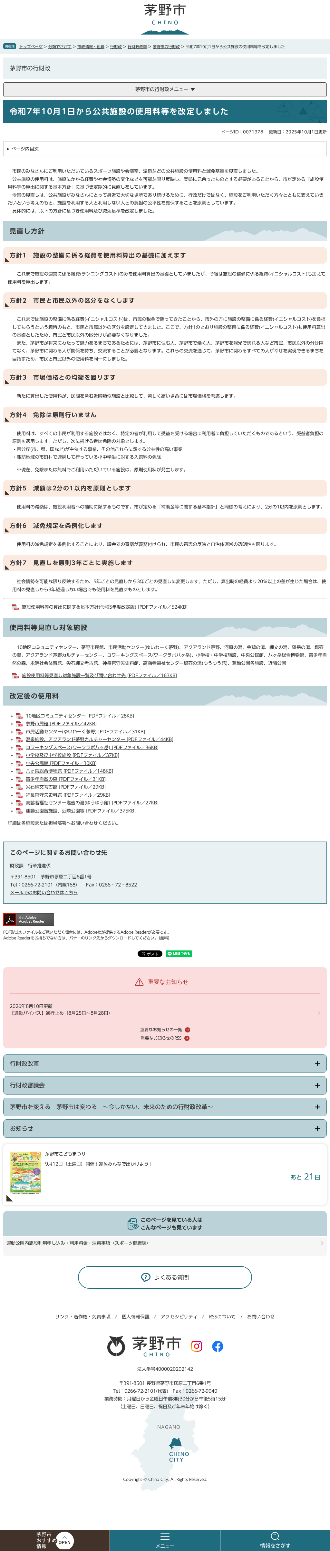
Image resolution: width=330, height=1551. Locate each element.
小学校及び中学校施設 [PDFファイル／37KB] (72, 755)
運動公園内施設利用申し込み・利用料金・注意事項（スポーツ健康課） (78, 1243)
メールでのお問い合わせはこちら (44, 892)
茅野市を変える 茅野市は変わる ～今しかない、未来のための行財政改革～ (111, 1107)
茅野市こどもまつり (65, 1154)
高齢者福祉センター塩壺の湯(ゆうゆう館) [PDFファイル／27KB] (92, 803)
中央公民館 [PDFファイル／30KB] (61, 763)
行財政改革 (137, 46)
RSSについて (222, 1317)
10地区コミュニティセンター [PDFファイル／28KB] (80, 716)
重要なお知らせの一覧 (161, 1030)
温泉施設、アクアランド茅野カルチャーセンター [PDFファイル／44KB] (99, 739)
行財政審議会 (27, 1085)
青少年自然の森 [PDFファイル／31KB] (66, 779)
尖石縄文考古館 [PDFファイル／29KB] (66, 787)
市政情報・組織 (90, 46)
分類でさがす (60, 46)
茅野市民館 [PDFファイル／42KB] (61, 723)
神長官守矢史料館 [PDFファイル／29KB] (68, 795)
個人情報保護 (136, 1317)
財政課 (17, 866)
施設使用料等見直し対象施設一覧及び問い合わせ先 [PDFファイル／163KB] (99, 675)
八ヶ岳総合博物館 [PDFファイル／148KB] (69, 771)
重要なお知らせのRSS (161, 1038)
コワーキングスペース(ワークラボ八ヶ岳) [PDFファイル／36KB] (92, 747)
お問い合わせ (261, 1317)
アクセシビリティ (179, 1317)
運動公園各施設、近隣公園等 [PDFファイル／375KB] (81, 811)
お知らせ (21, 1128)
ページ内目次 (25, 149)
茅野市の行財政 (166, 46)
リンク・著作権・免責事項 (82, 1317)
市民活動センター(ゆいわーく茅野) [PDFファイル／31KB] (85, 731)
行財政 (116, 46)
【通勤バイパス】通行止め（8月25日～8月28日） (61, 1013)
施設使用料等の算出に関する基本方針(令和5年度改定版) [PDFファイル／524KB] (105, 607)
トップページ (31, 46)
